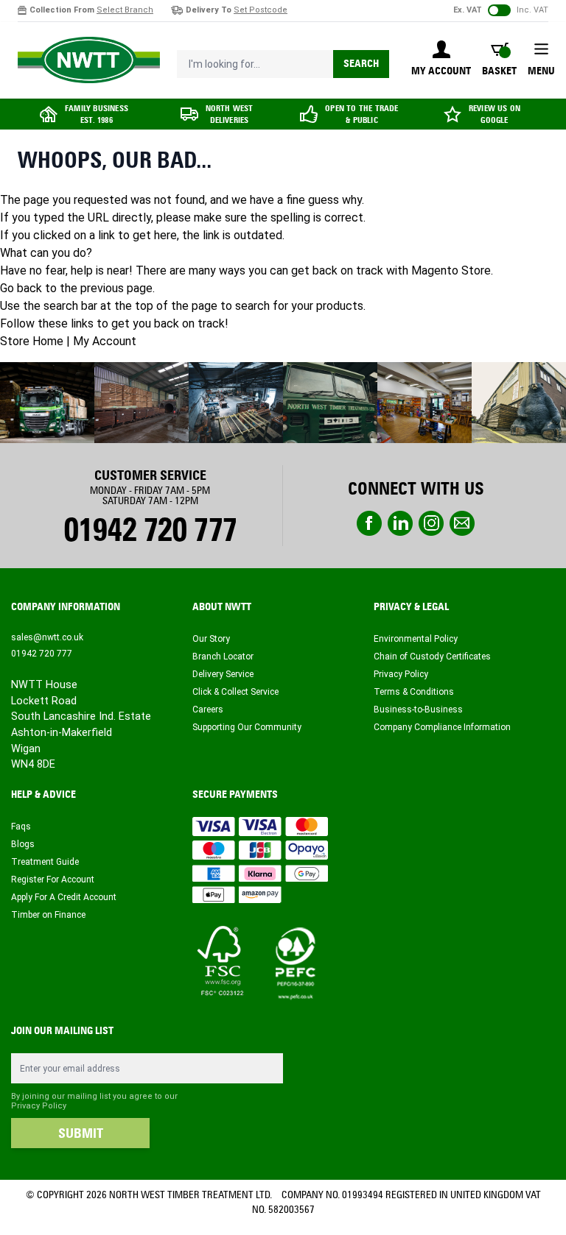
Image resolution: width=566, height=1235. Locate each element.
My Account (104, 341)
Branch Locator (223, 656)
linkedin (400, 523)
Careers (207, 709)
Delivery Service (223, 674)
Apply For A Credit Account (63, 897)
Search (361, 63)
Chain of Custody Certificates (432, 656)
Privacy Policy (401, 674)
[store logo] (89, 60)
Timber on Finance (48, 915)
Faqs (21, 826)
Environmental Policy (416, 639)
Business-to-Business (418, 709)
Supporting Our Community (246, 727)
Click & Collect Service (235, 692)
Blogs (23, 844)
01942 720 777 (150, 530)
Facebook (369, 523)
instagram (431, 523)
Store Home (31, 341)
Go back (21, 288)
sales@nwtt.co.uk (47, 637)
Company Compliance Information (442, 727)
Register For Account (52, 879)
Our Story (211, 639)
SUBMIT (80, 1133)
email (462, 523)
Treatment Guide (45, 862)
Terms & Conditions (414, 692)
